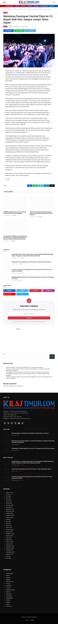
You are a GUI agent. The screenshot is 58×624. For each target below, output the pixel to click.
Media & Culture (10, 590)
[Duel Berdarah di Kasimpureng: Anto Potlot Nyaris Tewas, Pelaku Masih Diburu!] (6, 263)
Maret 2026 (9, 503)
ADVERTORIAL (9, 6)
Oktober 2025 (9, 513)
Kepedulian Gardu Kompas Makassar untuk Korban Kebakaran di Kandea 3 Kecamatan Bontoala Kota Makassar (33, 441)
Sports (7, 604)
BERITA (17, 6)
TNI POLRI (8, 606)
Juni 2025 (8, 521)
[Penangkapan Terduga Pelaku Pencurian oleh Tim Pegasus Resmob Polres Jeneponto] (6, 450)
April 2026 (8, 501)
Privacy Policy (38, 321)
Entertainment (10, 581)
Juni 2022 (8, 558)
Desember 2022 (10, 546)
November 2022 (10, 548)
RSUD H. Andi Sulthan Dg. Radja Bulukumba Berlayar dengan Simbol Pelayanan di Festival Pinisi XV (41, 213)
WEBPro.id (34, 617)
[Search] (54, 2)
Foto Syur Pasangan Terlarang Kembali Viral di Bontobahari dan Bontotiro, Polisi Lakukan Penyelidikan (32, 270)
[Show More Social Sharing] (37, 30)
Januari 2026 (9, 507)
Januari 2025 (9, 531)
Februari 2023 (9, 542)
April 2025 (8, 525)
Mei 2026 (8, 499)
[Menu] (4, 2)
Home (27, 620)
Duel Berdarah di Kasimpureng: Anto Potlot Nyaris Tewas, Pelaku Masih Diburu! (31, 262)
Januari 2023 (9, 544)
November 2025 (10, 511)
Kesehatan (9, 585)
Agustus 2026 (9, 492)
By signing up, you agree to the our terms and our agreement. (30, 321)
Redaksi (32, 620)
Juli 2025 (8, 519)
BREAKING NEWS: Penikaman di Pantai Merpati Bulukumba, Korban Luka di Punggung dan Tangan (33, 278)
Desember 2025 (10, 509)
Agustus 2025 (9, 517)
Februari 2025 (9, 529)
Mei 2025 (8, 523)
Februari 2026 (9, 505)
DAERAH (36, 6)
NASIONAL (9, 594)
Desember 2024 (10, 533)
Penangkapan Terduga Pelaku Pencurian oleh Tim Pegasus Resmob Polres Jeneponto (27, 372)
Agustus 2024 (9, 535)
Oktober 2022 (9, 550)
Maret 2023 (9, 539)
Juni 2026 (8, 497)
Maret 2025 (9, 527)
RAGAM (8, 602)
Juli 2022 (8, 556)
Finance (8, 583)
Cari (4, 353)
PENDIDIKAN (44, 6)
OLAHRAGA (9, 596)
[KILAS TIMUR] (29, 2)
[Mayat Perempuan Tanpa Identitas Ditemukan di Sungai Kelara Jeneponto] (6, 435)
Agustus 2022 (9, 554)
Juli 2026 (8, 495)
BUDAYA (29, 6)
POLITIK (8, 600)
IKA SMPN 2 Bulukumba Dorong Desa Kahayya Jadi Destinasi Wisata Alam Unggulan (14, 212)
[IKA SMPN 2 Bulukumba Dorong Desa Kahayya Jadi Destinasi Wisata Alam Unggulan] (15, 202)
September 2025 (10, 515)
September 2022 (10, 552)
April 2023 (8, 537)
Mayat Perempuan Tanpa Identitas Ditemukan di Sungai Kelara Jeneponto (24, 367)
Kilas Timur (16, 26)
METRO (52, 6)
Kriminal (8, 588)
